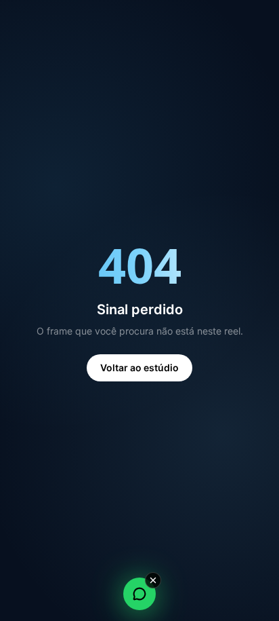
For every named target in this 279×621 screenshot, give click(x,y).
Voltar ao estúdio (139, 367)
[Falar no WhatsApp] (139, 594)
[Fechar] (153, 580)
